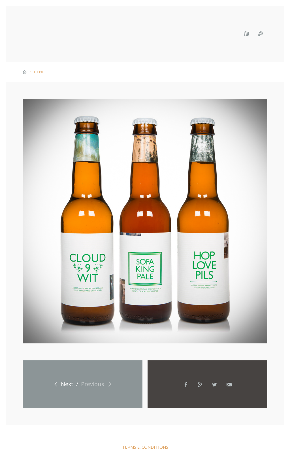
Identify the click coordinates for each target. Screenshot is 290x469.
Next (66, 384)
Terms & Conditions (145, 447)
